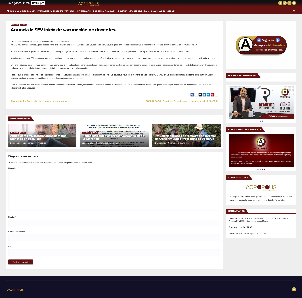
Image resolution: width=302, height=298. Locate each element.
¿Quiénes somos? (26, 11)
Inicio (13, 11)
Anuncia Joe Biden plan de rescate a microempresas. (41, 101)
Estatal (23, 24)
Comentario (13, 168)
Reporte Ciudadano (139, 11)
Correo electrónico (16, 232)
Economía (98, 11)
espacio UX (169, 11)
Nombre (12, 217)
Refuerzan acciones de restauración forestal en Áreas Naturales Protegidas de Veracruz (185, 137)
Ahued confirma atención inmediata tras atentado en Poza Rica (38, 137)
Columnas (156, 11)
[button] (294, 11)
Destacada (15, 24)
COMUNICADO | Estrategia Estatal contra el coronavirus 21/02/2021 (181, 101)
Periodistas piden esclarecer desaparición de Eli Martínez (113, 137)
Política (122, 11)
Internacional (44, 11)
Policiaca (110, 11)
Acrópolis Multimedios (35, 143)
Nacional (58, 11)
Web (10, 246)
